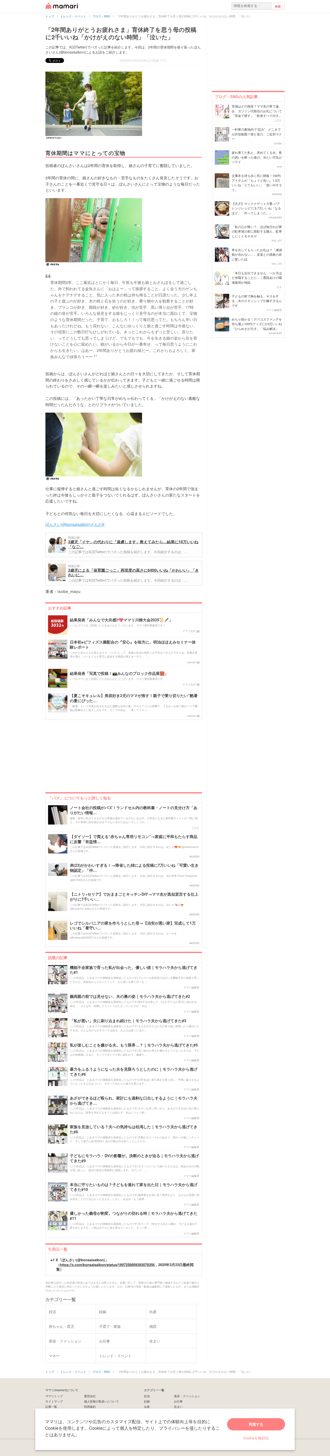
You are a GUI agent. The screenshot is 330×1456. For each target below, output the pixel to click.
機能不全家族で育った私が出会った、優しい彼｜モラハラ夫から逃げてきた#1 (133, 970)
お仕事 (178, 1401)
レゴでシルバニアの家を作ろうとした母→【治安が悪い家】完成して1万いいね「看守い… (133, 926)
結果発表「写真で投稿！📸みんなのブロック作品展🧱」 (119, 673)
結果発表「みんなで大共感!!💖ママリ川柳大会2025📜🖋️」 (121, 620)
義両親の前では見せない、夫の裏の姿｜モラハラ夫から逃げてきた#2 (130, 996)
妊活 (147, 1396)
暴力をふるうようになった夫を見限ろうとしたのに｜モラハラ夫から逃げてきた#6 (133, 1072)
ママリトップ (54, 1396)
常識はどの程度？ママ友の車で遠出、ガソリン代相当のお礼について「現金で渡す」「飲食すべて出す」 (257, 111)
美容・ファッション (187, 1396)
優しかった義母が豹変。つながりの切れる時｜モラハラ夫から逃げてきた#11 (133, 1216)
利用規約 (90, 1406)
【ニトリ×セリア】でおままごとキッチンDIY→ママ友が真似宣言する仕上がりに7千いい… (134, 897)
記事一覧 (51, 1406)
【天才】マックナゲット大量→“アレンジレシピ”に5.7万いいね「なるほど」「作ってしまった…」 (256, 208)
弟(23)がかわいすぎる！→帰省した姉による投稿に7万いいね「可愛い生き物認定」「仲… (134, 868)
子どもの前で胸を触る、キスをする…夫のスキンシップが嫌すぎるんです (257, 301)
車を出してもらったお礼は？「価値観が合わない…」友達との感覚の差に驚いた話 (257, 255)
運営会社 (90, 1396)
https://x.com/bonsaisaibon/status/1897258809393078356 (107, 1264)
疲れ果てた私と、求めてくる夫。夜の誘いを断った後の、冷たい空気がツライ (257, 157)
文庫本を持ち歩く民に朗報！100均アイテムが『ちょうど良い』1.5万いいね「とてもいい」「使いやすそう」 (257, 182)
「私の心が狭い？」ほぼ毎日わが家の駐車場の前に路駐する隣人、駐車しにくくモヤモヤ (257, 231)
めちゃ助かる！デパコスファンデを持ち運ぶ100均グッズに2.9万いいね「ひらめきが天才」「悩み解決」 (257, 324)
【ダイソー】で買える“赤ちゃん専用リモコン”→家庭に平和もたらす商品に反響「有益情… (133, 839)
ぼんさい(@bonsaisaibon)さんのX (75, 524)
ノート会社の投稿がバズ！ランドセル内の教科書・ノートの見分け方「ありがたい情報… (133, 810)
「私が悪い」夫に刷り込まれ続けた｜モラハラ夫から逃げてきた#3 (128, 1020)
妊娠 (147, 1401)
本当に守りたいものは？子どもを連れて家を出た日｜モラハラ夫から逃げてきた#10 (133, 1187)
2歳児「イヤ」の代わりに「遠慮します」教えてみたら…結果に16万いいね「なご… (133, 544)
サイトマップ (54, 1401)
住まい (178, 1406)
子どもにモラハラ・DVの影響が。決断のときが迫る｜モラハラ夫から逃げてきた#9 (134, 1158)
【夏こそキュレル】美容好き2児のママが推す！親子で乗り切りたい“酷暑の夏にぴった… (134, 698)
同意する (256, 1424)
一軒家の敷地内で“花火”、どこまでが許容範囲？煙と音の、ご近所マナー (257, 134)
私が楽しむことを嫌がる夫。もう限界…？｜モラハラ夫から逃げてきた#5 (134, 1045)
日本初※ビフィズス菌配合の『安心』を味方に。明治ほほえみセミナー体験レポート (133, 645)
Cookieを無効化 (256, 1437)
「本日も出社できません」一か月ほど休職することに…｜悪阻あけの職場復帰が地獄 (257, 278)
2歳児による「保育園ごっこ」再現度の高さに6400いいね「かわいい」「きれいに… (133, 572)
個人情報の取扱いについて (101, 1401)
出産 (147, 1406)
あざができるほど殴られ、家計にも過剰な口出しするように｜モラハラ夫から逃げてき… (133, 1101)
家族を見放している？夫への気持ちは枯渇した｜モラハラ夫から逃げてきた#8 (133, 1129)
